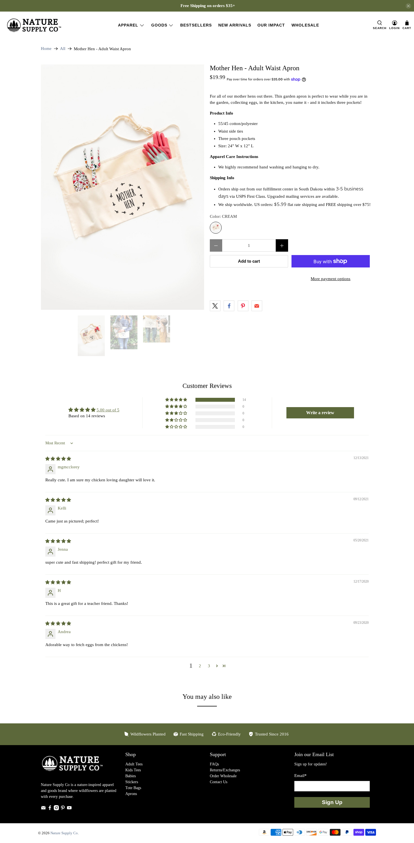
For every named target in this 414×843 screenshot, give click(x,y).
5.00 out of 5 (108, 410)
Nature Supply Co (64, 833)
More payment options (330, 278)
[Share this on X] (215, 305)
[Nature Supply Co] (34, 25)
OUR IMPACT (271, 25)
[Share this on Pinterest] (243, 305)
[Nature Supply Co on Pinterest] (62, 809)
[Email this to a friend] (256, 305)
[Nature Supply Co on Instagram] (56, 809)
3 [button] (209, 666)
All (62, 49)
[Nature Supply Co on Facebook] (49, 809)
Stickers (131, 782)
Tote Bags (133, 788)
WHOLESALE (305, 25)
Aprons (131, 794)
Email (300, 775)
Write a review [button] (320, 412)
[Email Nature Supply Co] (43, 809)
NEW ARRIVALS (234, 25)
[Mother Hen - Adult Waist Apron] (122, 187)
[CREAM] (216, 228)
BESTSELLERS (196, 25)
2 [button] (200, 666)
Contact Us (218, 782)
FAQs (214, 764)
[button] (176, 400)
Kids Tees (133, 770)
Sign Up (332, 802)
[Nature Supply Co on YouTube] (69, 809)
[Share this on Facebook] (229, 305)
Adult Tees (134, 764)
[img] (58, 458)
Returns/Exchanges (225, 770)
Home (46, 49)
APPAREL (128, 25)
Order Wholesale (223, 776)
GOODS (159, 25)
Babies (130, 776)
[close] (408, 6)
